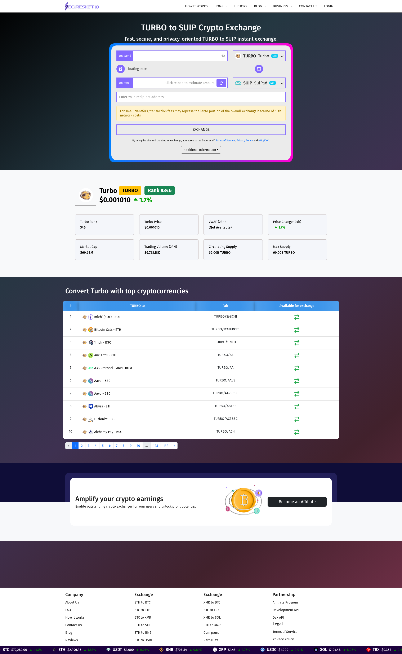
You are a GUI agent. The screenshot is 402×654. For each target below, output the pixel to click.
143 (155, 446)
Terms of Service (225, 140)
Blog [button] (258, 6)
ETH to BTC (142, 602)
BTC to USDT (143, 640)
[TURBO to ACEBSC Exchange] (296, 420)
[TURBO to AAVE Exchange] (296, 382)
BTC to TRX (211, 610)
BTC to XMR (142, 617)
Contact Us (308, 6)
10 (138, 446)
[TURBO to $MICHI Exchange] (296, 318)
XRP (193, 649)
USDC (243, 649)
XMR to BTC (212, 602)
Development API (286, 610)
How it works (196, 6)
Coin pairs (211, 633)
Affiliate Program (285, 602)
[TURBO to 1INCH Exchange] (296, 344)
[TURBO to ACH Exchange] (296, 433)
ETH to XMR (212, 625)
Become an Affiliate (297, 501)
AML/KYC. (263, 140)
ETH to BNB (143, 633)
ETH (33, 649)
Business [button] (281, 6)
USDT (88, 649)
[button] (131, 69)
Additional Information (200, 150)
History (240, 6)
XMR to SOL (212, 617)
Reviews (71, 640)
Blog (68, 633)
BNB (141, 649)
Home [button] (219, 6)
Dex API (278, 617)
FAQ (68, 610)
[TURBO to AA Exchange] (296, 369)
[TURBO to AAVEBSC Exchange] (296, 395)
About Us (72, 602)
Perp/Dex (211, 640)
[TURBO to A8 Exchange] (296, 356)
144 (166, 446)
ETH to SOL (142, 625)
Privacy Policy (245, 140)
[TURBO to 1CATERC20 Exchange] (296, 331)
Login (328, 6)
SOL (294, 649)
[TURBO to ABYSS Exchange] (296, 408)
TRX (347, 649)
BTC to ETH (142, 610)
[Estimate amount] (221, 83)
